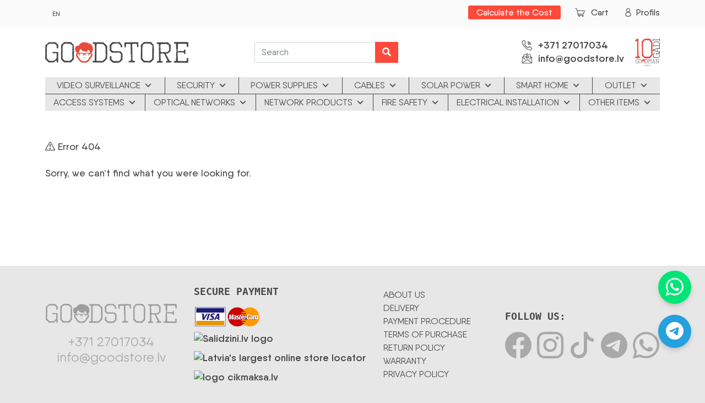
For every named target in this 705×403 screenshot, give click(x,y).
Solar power (450, 85)
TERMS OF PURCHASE (425, 334)
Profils (648, 12)
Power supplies (284, 85)
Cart (600, 12)
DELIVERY (401, 308)
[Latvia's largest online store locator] (280, 356)
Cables (369, 85)
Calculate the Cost (514, 12)
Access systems (88, 102)
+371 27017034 (573, 45)
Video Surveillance (98, 85)
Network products (308, 102)
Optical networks (194, 102)
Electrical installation (508, 102)
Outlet (620, 85)
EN (56, 14)
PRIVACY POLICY (416, 374)
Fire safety (404, 102)
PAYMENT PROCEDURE (427, 321)
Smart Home (542, 85)
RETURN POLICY (414, 347)
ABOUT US (404, 294)
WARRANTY (404, 361)
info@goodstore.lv (581, 58)
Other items (613, 102)
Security (196, 85)
